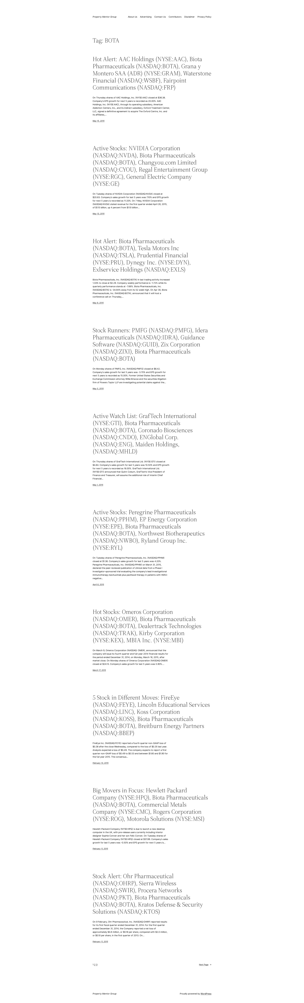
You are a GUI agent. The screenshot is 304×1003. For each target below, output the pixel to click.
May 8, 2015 (98, 303)
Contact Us (160, 17)
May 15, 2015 (98, 121)
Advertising (146, 17)
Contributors (175, 17)
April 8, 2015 (98, 584)
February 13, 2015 (101, 763)
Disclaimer (189, 17)
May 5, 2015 (98, 388)
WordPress (206, 993)
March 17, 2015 (99, 670)
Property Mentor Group (104, 17)
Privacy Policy (204, 17)
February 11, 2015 (100, 848)
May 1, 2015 (98, 485)
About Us (132, 17)
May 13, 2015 (98, 213)
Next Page (205, 964)
